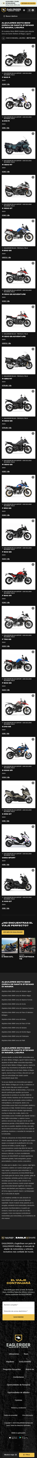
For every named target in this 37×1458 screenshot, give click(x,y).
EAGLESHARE (25, 1362)
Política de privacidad (10, 1415)
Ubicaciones (14, 1354)
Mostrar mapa (9, 1455)
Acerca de (30, 1370)
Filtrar (28, 1455)
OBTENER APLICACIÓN (28, 3)
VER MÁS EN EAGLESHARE (13, 932)
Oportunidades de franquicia (18, 1385)
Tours (26, 1354)
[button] (18, 65)
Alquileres (10, 1362)
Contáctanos (18, 1377)
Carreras (18, 1400)
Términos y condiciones (18, 1408)
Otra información (27, 1415)
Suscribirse (18, 1317)
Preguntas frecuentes (12, 1370)
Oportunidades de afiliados (19, 1393)
